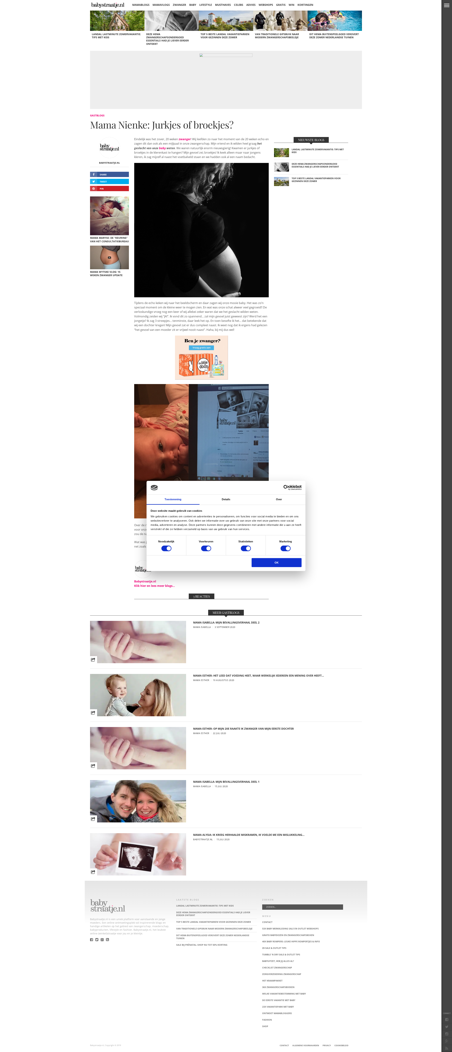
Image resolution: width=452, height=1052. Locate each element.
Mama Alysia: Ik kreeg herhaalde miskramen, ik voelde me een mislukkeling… (249, 835)
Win (291, 5)
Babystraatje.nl (109, 162)
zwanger (185, 139)
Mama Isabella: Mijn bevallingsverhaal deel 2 (226, 622)
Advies (250, 5)
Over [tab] (279, 499)
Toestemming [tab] (173, 499)
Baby (192, 5)
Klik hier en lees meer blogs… (154, 586)
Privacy (327, 1045)
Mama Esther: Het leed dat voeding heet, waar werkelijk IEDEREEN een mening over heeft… (258, 675)
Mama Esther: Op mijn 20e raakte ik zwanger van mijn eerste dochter (243, 728)
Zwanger (179, 5)
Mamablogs (140, 5)
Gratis (281, 5)
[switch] (206, 548)
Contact (284, 1045)
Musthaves (223, 5)
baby (162, 148)
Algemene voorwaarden (305, 1045)
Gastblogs (97, 115)
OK (277, 562)
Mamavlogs (161, 5)
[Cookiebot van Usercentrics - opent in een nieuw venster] (286, 487)
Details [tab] (226, 499)
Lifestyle (205, 5)
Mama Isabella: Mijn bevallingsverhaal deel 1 (226, 781)
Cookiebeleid (341, 1045)
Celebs (238, 5)
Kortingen (305, 5)
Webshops (266, 5)
